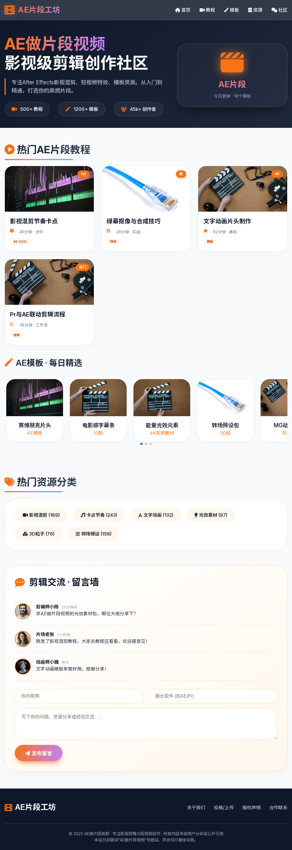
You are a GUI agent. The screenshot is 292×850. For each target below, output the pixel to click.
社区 (282, 10)
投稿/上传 (224, 807)
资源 (257, 10)
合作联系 (278, 807)
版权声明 (251, 807)
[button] (141, 444)
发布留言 (41, 753)
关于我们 (196, 807)
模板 (234, 10)
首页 (185, 10)
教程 (210, 10)
